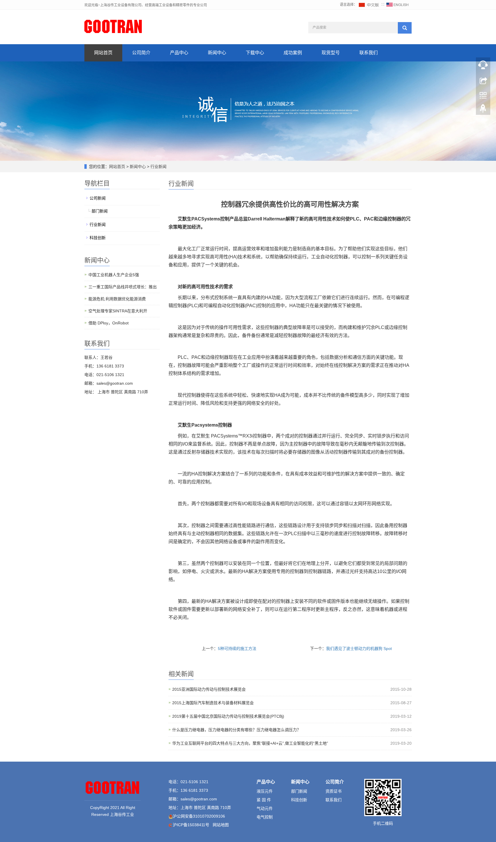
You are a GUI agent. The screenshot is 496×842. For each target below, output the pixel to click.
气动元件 (265, 808)
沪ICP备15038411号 (191, 824)
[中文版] (369, 5)
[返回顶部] (483, 110)
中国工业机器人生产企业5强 (113, 274)
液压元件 (265, 791)
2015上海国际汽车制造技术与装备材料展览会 (213, 702)
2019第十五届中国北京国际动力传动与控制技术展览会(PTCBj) (228, 716)
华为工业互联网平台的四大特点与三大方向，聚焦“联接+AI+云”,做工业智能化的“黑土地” (250, 743)
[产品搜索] (405, 28)
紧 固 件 (264, 800)
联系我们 (368, 52)
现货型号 (330, 52)
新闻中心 (217, 52)
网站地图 (221, 824)
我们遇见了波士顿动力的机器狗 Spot (359, 648)
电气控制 (265, 817)
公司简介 (141, 52)
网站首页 (103, 52)
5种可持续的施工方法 (237, 648)
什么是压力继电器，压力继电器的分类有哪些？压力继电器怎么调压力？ (236, 729)
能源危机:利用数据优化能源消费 (117, 299)
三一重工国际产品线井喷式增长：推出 (122, 286)
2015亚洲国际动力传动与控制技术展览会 (209, 689)
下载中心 (255, 52)
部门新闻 (100, 211)
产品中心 (179, 52)
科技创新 (98, 237)
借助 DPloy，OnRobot (108, 323)
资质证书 (334, 791)
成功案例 (293, 52)
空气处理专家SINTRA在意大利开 (117, 311)
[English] (397, 5)
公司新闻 (98, 198)
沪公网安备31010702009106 (199, 816)
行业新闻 (157, 166)
